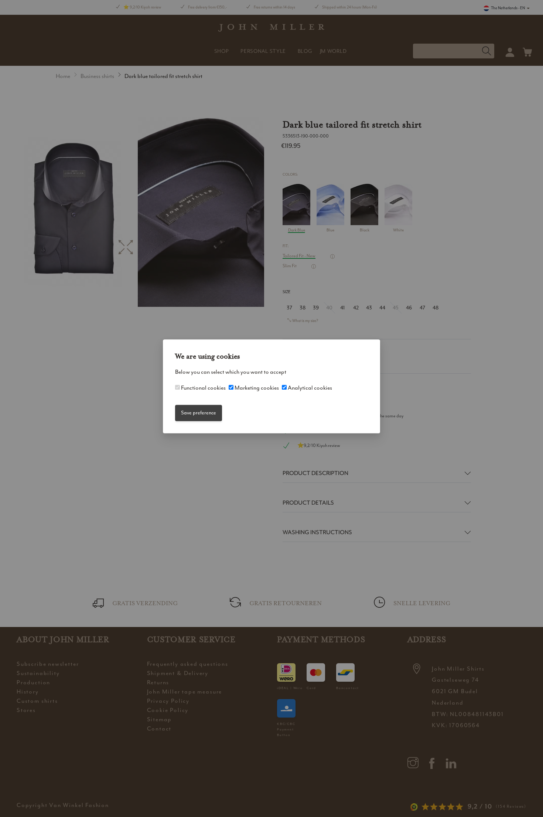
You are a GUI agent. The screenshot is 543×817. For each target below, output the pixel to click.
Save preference (198, 413)
